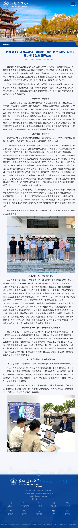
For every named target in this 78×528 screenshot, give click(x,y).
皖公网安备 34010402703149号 (66, 524)
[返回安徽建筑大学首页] (16, 2)
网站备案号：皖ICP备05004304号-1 (43, 524)
